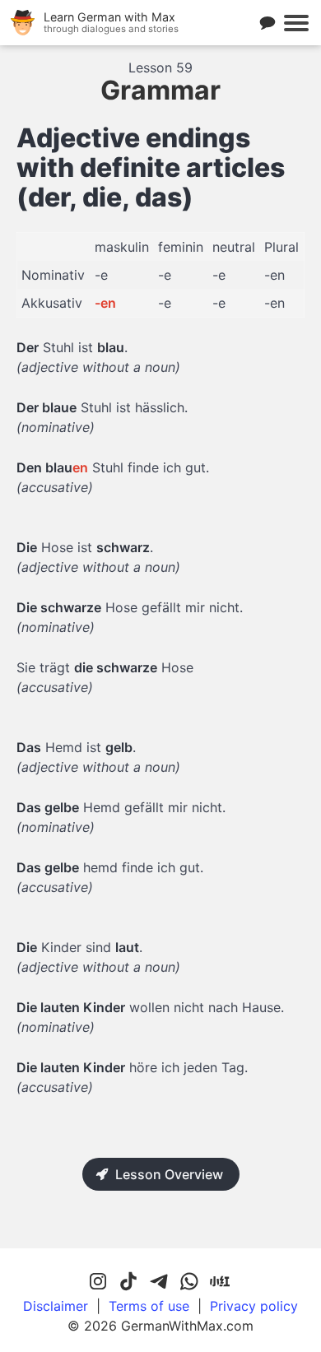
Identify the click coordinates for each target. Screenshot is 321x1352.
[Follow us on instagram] (98, 1282)
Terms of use (149, 1306)
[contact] (267, 23)
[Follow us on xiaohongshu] (220, 1282)
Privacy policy (254, 1306)
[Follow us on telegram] (159, 1282)
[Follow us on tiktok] (128, 1282)
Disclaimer (55, 1306)
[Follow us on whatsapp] (189, 1282)
